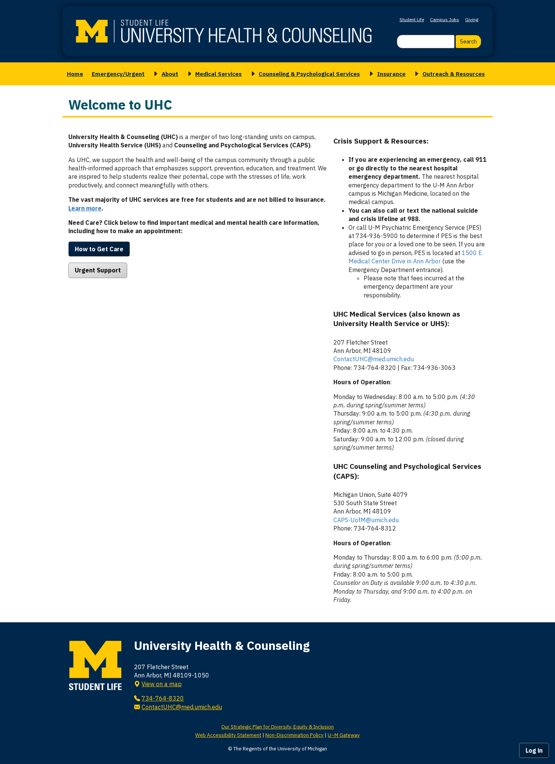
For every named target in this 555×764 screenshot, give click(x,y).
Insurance (391, 73)
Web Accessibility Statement (228, 735)
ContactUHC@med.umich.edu (373, 359)
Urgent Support (98, 270)
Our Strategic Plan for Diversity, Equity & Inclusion (277, 726)
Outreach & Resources (453, 73)
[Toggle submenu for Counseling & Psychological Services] (252, 74)
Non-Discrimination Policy (294, 735)
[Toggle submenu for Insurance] (370, 74)
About (170, 73)
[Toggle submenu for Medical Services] (188, 74)
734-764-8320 (163, 698)
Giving (471, 19)
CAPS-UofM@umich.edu (366, 520)
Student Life (411, 19)
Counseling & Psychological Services (309, 73)
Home (75, 73)
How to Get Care (99, 249)
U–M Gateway (344, 735)
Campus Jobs (444, 19)
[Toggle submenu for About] (154, 74)
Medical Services (218, 73)
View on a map (162, 684)
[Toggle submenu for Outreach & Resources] (415, 74)
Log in (534, 750)
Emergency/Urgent (118, 73)
